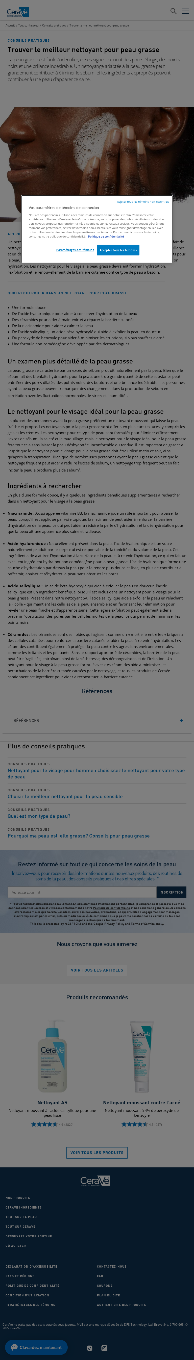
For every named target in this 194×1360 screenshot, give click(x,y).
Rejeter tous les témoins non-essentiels (143, 201)
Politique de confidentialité (106, 236)
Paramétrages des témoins (75, 250)
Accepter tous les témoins (118, 250)
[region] (97, 229)
